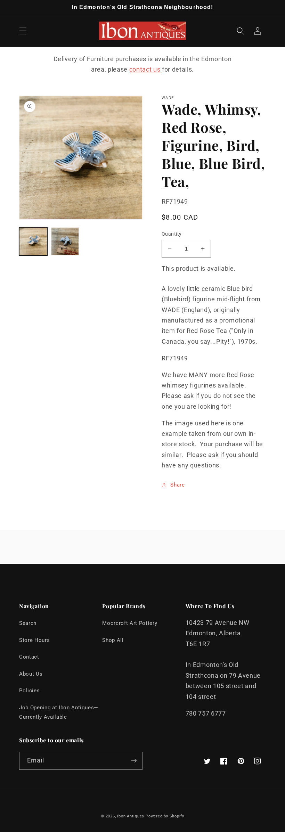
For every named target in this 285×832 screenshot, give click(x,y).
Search (27, 623)
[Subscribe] (133, 761)
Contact (29, 657)
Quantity (172, 234)
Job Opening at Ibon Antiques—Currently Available (58, 712)
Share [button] (177, 485)
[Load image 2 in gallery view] (65, 241)
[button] (23, 31)
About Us (30, 674)
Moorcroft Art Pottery (129, 623)
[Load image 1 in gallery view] (33, 241)
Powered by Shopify (165, 816)
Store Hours (34, 640)
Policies (29, 690)
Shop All (112, 640)
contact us (145, 69)
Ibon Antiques (130, 816)
